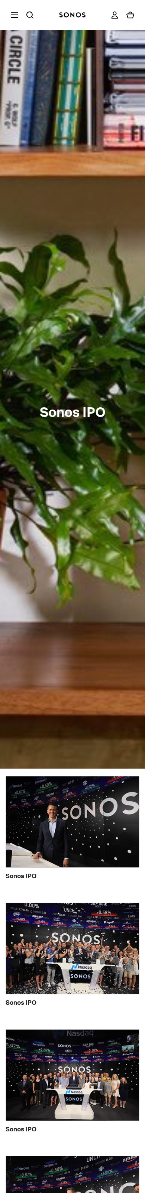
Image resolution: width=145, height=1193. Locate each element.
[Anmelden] (115, 15)
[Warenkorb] (130, 14)
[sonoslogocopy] (72, 15)
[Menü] (13, 15)
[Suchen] (30, 15)
